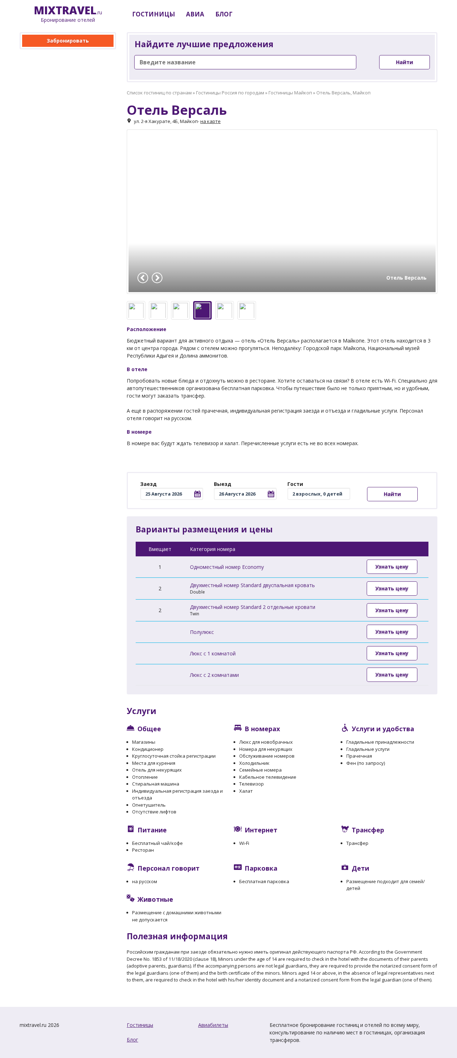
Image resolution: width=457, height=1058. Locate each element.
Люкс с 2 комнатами (214, 674)
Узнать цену (391, 566)
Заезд (148, 484)
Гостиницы (140, 1025)
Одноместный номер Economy (227, 567)
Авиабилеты (213, 1025)
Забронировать (68, 40)
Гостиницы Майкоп (290, 92)
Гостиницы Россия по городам (230, 92)
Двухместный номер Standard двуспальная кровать (252, 585)
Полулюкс (202, 632)
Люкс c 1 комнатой (213, 653)
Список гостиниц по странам (159, 92)
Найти (404, 62)
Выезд (222, 484)
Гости (295, 484)
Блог (132, 1039)
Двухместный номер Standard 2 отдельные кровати (252, 607)
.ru (68, 14)
